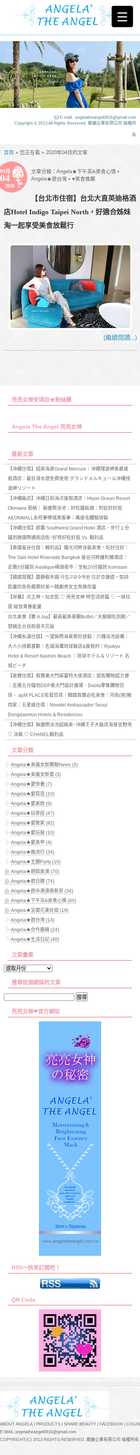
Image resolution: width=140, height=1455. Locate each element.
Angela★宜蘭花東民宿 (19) (39, 910)
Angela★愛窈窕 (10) (32, 794)
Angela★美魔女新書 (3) (36, 774)
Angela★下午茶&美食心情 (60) (43, 900)
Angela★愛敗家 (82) (32, 823)
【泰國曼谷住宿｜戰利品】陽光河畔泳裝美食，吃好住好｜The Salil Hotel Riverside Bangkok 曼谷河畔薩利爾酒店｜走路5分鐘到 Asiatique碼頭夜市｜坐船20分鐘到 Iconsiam (68, 557)
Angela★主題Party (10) (36, 862)
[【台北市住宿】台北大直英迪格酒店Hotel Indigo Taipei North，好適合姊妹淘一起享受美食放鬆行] (70, 328)
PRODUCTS (48, 1424)
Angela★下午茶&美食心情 (86, 171)
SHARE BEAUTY (80, 1424)
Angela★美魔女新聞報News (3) (44, 764)
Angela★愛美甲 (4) (31, 842)
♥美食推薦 (83, 179)
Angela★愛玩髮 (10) (32, 832)
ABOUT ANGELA (16, 1424)
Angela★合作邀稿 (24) (35, 929)
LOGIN (133, 1424)
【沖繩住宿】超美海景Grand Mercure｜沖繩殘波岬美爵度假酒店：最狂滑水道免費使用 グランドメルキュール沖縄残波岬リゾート (69, 478)
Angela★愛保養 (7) (31, 784)
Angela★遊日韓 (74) (32, 881)
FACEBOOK (111, 1424)
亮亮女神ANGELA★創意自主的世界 (70, 14)
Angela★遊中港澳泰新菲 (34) (42, 891)
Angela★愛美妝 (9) (31, 803)
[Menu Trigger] (122, 16)
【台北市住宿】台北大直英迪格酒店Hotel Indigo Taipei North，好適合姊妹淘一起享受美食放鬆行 (70, 211)
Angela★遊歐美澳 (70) (35, 871)
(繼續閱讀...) (120, 337)
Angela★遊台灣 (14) (32, 920)
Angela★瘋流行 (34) (32, 852)
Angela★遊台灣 (49, 179)
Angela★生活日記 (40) (35, 939)
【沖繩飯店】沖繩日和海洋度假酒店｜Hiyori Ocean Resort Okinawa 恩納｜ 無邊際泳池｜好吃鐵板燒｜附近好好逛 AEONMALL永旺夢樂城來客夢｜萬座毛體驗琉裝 (69, 508)
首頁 (9, 152)
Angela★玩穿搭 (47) (32, 813)
